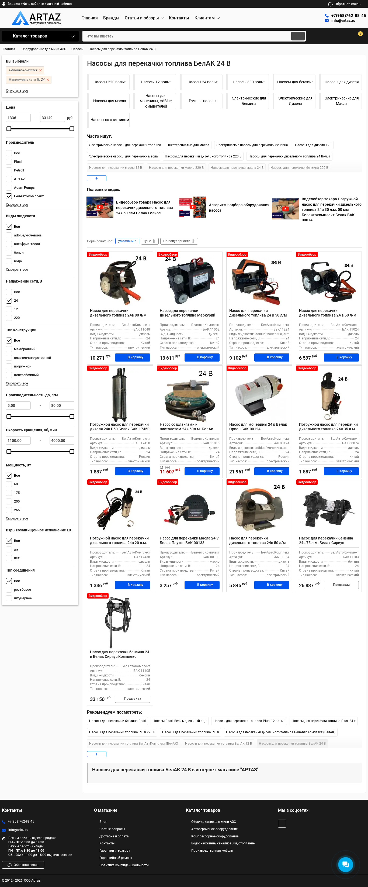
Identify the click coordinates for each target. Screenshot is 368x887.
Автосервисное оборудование (214, 829)
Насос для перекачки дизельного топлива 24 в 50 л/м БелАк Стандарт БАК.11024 (327, 315)
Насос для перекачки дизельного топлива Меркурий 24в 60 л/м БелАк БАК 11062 (187, 315)
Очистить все (17, 90)
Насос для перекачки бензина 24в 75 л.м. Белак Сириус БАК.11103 (326, 542)
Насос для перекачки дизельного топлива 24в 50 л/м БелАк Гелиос (257, 542)
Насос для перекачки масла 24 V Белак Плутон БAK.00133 (189, 540)
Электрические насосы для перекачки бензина (252, 145)
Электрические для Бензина (249, 101)
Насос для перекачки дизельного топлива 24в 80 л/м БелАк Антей (118, 315)
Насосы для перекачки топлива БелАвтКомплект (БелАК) (133, 743)
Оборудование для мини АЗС (213, 822)
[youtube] (282, 824)
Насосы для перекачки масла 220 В (176, 168)
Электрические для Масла (342, 101)
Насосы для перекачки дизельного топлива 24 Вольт (289, 156)
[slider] (8, 128)
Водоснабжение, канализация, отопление (223, 843)
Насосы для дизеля (342, 82)
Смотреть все (17, 204)
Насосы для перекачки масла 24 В (237, 168)
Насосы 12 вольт (156, 82)
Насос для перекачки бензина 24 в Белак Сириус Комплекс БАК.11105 (119, 656)
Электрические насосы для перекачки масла (123, 156)
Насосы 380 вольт (249, 82)
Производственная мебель (212, 850)
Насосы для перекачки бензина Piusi (117, 721)
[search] (298, 36)
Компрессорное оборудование (214, 836)
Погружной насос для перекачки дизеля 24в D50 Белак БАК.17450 (120, 426)
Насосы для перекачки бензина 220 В (299, 168)
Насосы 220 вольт (109, 82)
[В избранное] (146, 258)
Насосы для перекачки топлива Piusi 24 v (324, 721)
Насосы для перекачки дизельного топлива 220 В (203, 156)
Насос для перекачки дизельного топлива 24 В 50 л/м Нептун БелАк (258, 315)
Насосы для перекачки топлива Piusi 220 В (122, 732)
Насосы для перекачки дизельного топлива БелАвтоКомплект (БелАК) (280, 732)
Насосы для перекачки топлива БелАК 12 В (218, 743)
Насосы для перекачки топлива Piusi (190, 732)
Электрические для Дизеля (295, 101)
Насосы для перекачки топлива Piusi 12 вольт (249, 721)
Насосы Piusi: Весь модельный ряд (179, 721)
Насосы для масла (109, 101)
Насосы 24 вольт (203, 82)
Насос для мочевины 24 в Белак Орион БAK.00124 (258, 426)
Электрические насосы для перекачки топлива (125, 145)
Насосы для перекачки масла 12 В (115, 168)
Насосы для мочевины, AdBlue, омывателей (156, 101)
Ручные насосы (202, 101)
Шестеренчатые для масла (188, 145)
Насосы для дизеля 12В (313, 145)
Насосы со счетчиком (110, 120)
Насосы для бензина (295, 82)
